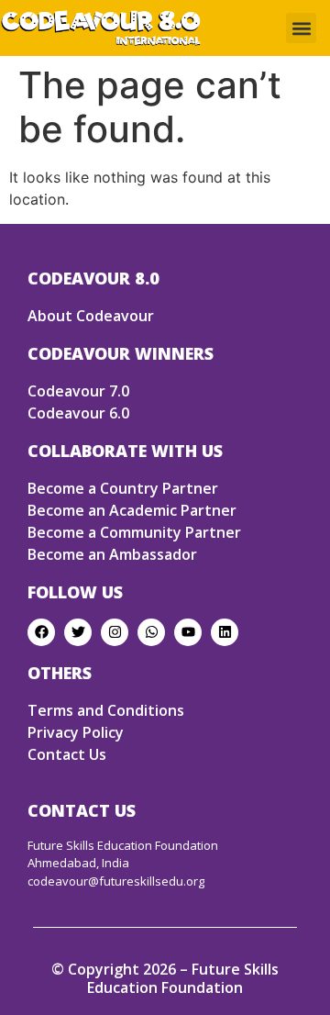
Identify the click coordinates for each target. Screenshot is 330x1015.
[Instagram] (114, 632)
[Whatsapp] (151, 632)
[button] (301, 28)
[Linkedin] (224, 632)
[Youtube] (188, 632)
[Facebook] (41, 632)
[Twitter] (78, 632)
